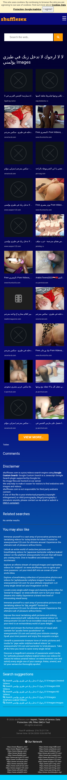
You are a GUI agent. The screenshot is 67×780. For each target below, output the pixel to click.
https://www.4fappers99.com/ (17, 749)
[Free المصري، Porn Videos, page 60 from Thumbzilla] (18, 272)
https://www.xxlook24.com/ (17, 772)
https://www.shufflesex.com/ (17, 759)
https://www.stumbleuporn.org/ (50, 772)
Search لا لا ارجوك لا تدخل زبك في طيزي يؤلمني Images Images (34, 702)
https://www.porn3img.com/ (49, 768)
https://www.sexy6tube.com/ (50, 749)
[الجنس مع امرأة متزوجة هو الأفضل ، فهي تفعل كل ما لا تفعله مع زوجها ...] (50, 381)
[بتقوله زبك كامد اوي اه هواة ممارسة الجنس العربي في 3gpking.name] (18, 91)
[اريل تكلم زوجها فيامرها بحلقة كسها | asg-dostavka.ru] (50, 91)
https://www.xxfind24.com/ (17, 770)
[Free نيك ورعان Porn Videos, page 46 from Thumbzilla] (50, 345)
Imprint (34, 719)
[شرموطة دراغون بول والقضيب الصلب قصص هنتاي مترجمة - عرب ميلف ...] (50, 236)
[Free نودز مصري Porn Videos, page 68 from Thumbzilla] (50, 200)
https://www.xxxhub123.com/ (17, 766)
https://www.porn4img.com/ (49, 770)
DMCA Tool (44, 722)
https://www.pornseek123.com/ (50, 753)
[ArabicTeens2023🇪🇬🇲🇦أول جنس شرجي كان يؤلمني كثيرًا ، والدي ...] (50, 272)
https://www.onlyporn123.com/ (49, 762)
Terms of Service (46, 719)
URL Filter (33, 722)
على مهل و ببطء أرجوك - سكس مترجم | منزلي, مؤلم (27, 168)
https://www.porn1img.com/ (49, 764)
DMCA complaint (11, 503)
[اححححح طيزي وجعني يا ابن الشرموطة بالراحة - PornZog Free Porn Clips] (50, 163)
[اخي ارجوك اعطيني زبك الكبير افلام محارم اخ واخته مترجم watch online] (18, 309)
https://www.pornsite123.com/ (17, 757)
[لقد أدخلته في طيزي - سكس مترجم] (18, 127)
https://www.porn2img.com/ (49, 766)
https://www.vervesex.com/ (17, 762)
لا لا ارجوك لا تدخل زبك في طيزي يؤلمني (22, 204)
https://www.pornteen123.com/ (50, 757)
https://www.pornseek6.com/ (50, 755)
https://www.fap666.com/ (17, 755)
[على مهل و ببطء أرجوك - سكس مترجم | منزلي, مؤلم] (18, 163)
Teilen (6, 444)
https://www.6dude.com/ (17, 753)
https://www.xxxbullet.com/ (17, 764)
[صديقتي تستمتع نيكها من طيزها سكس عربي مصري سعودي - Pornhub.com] (18, 381)
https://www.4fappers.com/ (17, 747)
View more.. (33, 437)
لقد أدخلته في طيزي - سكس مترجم (19, 132)
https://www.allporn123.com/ (50, 759)
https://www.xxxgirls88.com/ (50, 747)
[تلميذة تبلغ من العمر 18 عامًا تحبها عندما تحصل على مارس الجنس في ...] (50, 418)
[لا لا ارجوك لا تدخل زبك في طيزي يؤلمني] (18, 200)
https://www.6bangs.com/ (17, 751)
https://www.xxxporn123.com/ (17, 768)
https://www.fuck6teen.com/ (49, 751)
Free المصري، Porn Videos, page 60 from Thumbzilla (29, 277)
